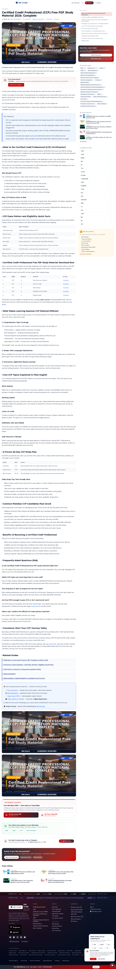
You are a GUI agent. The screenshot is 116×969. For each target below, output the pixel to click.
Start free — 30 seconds (58, 493)
